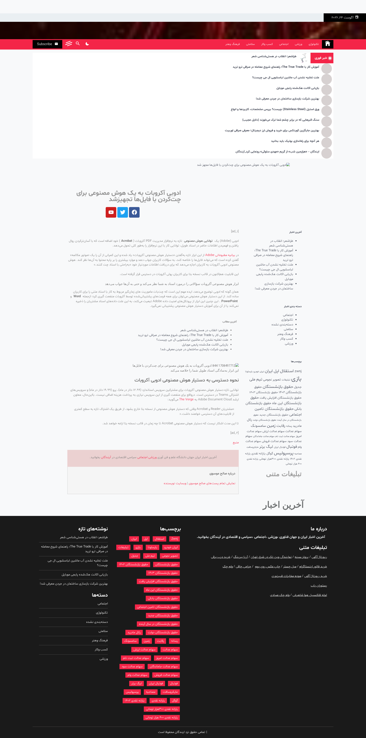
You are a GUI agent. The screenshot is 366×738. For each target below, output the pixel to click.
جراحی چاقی (243, 566)
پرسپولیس (284, 453)
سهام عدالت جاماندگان (263, 436)
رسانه (289, 426)
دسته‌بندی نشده (282, 324)
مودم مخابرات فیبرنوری (286, 576)
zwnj (298, 371)
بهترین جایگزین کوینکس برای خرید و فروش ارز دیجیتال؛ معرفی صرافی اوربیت (272, 131)
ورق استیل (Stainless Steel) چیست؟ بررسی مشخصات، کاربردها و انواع (275, 109)
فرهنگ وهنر (232, 44)
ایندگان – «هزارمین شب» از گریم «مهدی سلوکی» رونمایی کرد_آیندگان (277, 152)
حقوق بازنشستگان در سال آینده (158, 624)
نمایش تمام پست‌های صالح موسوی (212, 483)
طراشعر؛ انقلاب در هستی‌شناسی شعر (273, 56)
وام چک (228, 566)
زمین (271, 426)
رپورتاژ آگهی (319, 557)
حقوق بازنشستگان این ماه (162, 590)
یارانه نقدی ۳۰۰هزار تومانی (274, 459)
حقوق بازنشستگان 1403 (263, 392)
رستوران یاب (319, 585)
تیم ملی (255, 379)
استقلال (287, 371)
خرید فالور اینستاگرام (313, 566)
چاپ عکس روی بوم (267, 566)
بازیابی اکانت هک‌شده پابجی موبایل (297, 88)
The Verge (186, 399)
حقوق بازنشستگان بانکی (163, 598)
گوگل (269, 453)
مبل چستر (289, 566)
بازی (296, 379)
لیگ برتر (266, 446)
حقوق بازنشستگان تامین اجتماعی (157, 607)
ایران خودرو (259, 371)
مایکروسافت (252, 447)
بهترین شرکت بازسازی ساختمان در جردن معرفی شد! (287, 99)
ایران (269, 371)
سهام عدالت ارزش (273, 431)
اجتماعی (283, 44)
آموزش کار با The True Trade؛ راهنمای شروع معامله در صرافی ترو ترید (276, 67)
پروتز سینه (302, 557)
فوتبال (291, 447)
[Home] (327, 44)
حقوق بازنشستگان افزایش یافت (281, 398)
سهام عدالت (293, 431)
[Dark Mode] (87, 44)
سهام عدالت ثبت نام (285, 436)
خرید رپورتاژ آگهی (315, 576)
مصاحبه (298, 453)
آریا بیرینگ (240, 557)
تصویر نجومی (272, 379)
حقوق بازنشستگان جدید (273, 415)
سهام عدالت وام (137, 675)
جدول (298, 387)
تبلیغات (286, 379)
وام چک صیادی (280, 595)
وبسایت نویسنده (175, 483)
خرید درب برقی (220, 557)
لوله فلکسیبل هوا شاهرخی (310, 595)
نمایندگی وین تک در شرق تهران (271, 557)
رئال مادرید (134, 632)
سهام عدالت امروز (167, 658)
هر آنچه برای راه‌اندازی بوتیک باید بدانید (295, 141)
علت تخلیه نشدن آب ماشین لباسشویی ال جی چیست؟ (285, 78)
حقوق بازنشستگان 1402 (133, 564)
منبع (236, 442)
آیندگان (106, 457)
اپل (276, 371)
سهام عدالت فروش (274, 441)
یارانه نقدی (258, 453)
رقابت (280, 425)
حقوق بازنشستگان (278, 387)
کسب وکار (267, 44)
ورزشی (298, 44)
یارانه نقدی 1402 (134, 701)
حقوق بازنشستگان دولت (264, 420)
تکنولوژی (314, 44)
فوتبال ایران (280, 447)
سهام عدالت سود (132, 667)
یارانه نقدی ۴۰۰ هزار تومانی (162, 718)
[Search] (77, 44)
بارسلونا (249, 371)
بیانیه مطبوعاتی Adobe (220, 255)
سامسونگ (258, 425)
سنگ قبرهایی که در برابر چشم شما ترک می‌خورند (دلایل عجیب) (280, 120)
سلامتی (250, 44)
